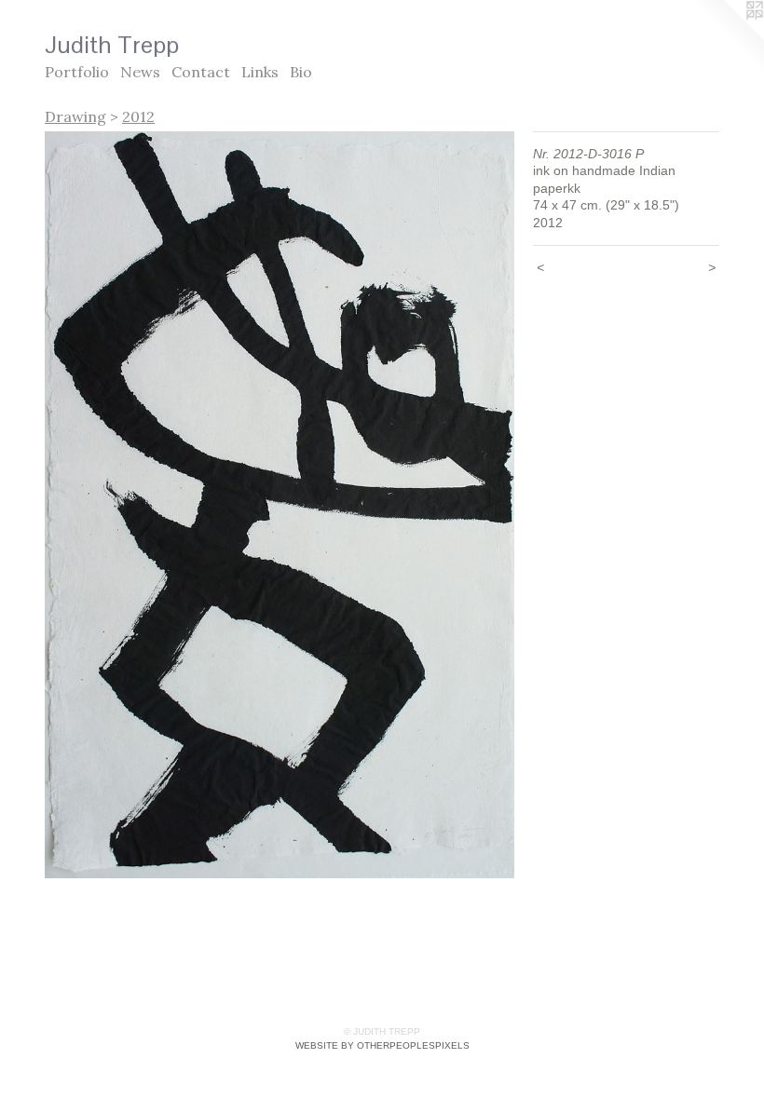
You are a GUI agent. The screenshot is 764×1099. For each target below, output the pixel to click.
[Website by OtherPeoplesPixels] (726, 37)
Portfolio (77, 71)
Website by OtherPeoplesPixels (382, 1045)
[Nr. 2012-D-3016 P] (279, 505)
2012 (138, 116)
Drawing (75, 116)
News (140, 71)
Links (260, 71)
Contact (200, 71)
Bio (301, 71)
